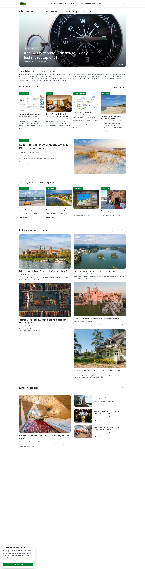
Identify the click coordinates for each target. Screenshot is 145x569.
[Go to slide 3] (122, 64)
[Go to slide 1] (119, 64)
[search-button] (120, 3)
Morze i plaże (62, 3)
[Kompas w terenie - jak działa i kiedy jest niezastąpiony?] (72, 40)
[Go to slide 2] (121, 64)
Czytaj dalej (24, 163)
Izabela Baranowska (24, 118)
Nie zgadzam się (18, 560)
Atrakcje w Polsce (73, 3)
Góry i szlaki (99, 3)
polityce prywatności (24, 557)
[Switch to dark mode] (124, 3)
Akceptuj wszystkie (18, 564)
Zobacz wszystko (119, 87)
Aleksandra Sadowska (29, 61)
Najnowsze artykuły (52, 3)
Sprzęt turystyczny (89, 3)
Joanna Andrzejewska (78, 117)
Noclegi (81, 3)
